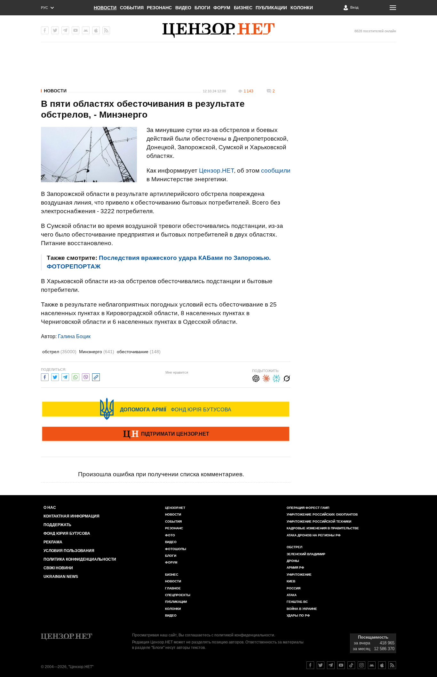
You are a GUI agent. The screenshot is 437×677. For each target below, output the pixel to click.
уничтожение (299, 574)
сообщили (275, 170)
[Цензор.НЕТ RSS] (106, 30)
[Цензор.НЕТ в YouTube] (75, 30)
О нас (50, 507)
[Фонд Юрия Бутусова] (165, 409)
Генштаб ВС (297, 601)
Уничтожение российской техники (319, 521)
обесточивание (139, 351)
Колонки (301, 7)
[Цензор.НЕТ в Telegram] (65, 30)
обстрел (59, 351)
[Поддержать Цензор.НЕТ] (165, 434)
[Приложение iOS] (96, 30)
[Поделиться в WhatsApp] (75, 376)
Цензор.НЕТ (216, 170)
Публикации (271, 7)
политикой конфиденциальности (244, 635)
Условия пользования (69, 551)
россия (293, 588)
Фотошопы (175, 549)
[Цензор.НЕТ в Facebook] (45, 30)
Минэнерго (96, 351)
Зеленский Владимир (306, 554)
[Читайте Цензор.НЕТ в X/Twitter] (320, 665)
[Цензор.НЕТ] (218, 30)
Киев (291, 581)
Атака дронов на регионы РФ (314, 535)
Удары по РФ (298, 615)
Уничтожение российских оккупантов (322, 514)
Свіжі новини (58, 568)
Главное (173, 588)
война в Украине (302, 609)
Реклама (53, 542)
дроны (293, 561)
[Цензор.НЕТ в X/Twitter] (55, 30)
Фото (170, 535)
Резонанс (159, 7)
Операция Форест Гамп (308, 508)
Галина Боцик (74, 336)
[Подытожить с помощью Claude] (266, 377)
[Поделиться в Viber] (86, 376)
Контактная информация (71, 516)
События (132, 7)
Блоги (202, 7)
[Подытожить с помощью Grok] (286, 377)
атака (292, 595)
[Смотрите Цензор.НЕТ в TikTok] (351, 665)
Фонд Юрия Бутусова (67, 533)
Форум (221, 7)
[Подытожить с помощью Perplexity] (276, 377)
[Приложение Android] (86, 30)
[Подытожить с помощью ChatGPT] (256, 377)
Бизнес (243, 7)
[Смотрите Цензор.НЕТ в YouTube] (341, 665)
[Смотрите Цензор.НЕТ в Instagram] (361, 665)
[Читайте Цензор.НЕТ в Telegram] (331, 665)
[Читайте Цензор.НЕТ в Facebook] (310, 665)
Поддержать (57, 525)
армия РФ (295, 567)
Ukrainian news (61, 576)
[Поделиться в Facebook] (45, 376)
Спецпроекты (177, 595)
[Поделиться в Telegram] (65, 376)
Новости (105, 7)
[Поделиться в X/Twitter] (55, 376)
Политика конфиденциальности (80, 559)
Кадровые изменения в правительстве (323, 528)
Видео (183, 7)
